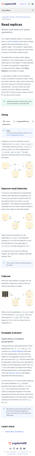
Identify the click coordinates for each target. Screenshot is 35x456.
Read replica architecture (14, 432)
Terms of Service (23, 454)
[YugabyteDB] (8, 4)
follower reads (14, 373)
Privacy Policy (11, 454)
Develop (12, 17)
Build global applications (23, 17)
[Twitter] (17, 448)
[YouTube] (24, 448)
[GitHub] (14, 448)
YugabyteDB (5, 17)
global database (17, 351)
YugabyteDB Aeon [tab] (22, 121)
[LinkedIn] (21, 448)
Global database (14, 41)
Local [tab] (8, 121)
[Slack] (10, 448)
